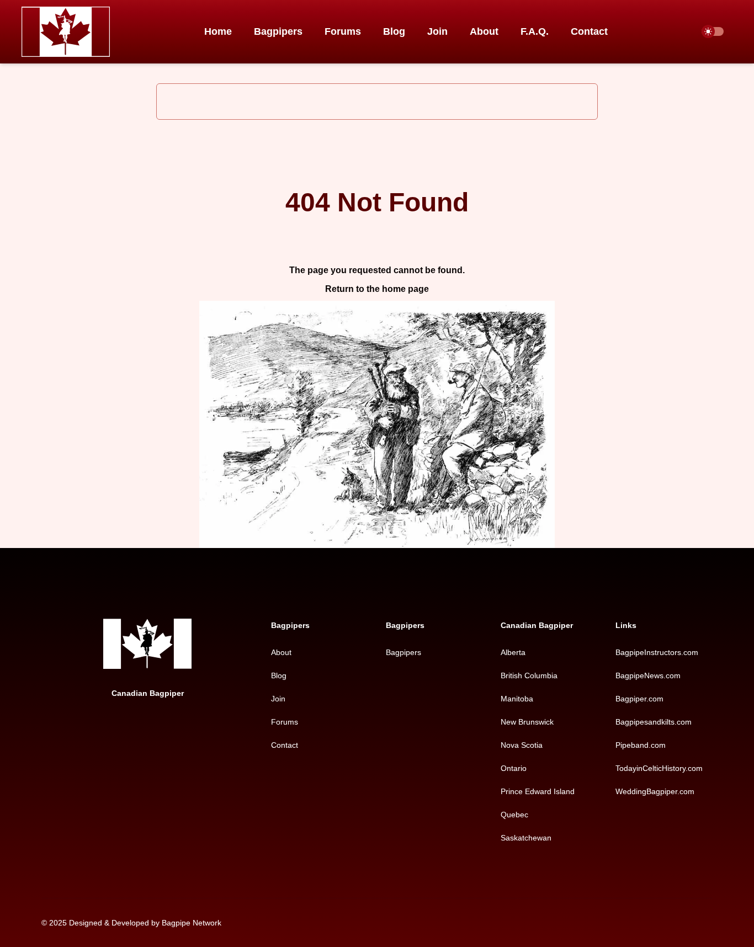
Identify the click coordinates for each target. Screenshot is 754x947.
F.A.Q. (535, 31)
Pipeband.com (640, 745)
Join (437, 31)
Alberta (513, 652)
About (484, 31)
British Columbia (529, 675)
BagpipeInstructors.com (656, 652)
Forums (343, 31)
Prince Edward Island (538, 791)
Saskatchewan (526, 837)
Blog (394, 31)
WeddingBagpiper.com (654, 791)
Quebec (514, 814)
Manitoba (517, 698)
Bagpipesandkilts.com (653, 721)
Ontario (514, 768)
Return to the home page (377, 289)
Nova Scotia (522, 745)
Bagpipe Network (191, 922)
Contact (589, 31)
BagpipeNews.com (648, 675)
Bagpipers (278, 31)
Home (218, 31)
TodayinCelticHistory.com (659, 768)
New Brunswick (527, 721)
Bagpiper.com (639, 698)
